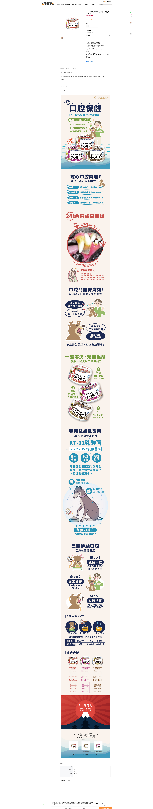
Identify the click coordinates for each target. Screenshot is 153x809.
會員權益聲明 (84, 808)
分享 (88, 61)
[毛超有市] (48, 3)
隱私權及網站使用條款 (68, 808)
